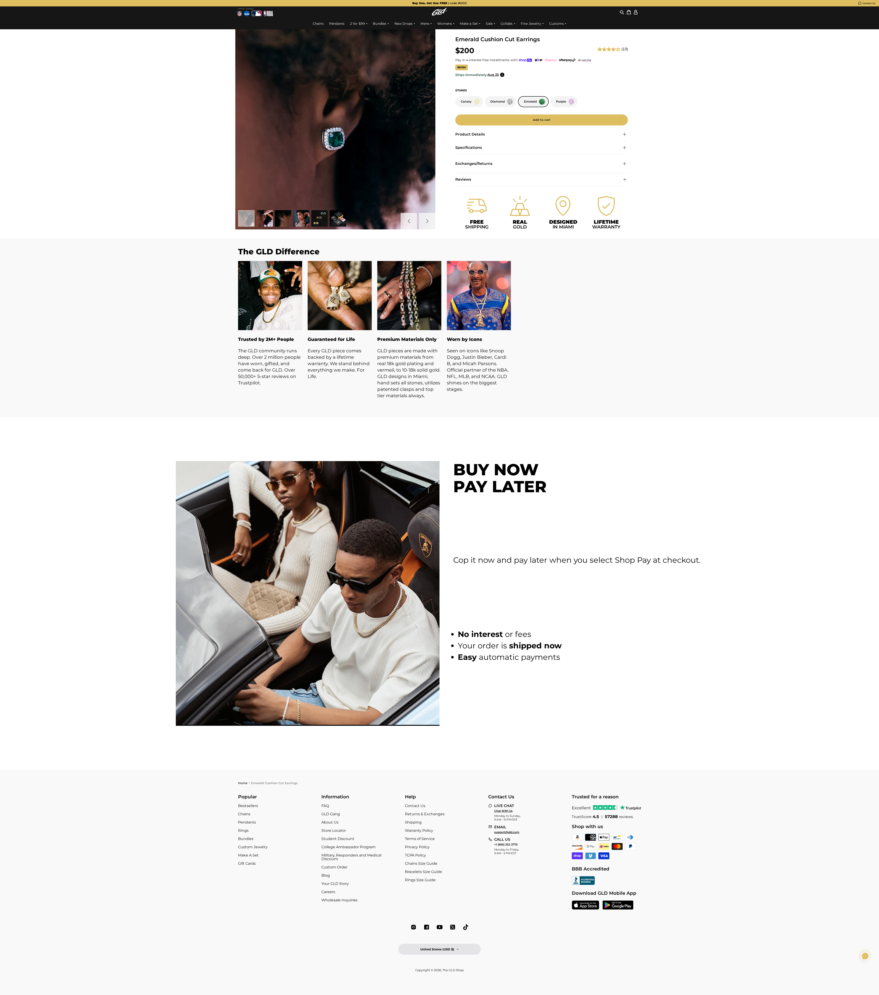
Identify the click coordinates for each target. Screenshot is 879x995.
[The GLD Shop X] (452, 927)
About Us (330, 822)
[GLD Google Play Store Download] (617, 905)
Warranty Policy (419, 830)
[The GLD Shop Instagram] (413, 927)
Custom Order (334, 867)
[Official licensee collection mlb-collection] (257, 13)
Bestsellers (248, 806)
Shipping (413, 822)
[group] (439, 3)
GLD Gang (330, 814)
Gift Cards (247, 863)
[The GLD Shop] (439, 14)
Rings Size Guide (420, 880)
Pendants (247, 822)
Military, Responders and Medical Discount (351, 857)
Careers (328, 892)
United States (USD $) (437, 949)
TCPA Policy (415, 855)
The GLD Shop (453, 970)
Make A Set (248, 855)
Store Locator (333, 830)
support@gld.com (506, 832)
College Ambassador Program (348, 847)
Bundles (245, 839)
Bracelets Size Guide (423, 872)
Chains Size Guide (421, 863)
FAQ (325, 806)
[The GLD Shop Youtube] (439, 927)
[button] (622, 12)
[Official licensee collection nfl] (239, 13)
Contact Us (869, 3)
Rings (243, 830)
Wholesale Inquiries (339, 900)
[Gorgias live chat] (865, 956)
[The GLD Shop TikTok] (465, 927)
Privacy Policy (417, 847)
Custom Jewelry (253, 847)
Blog (325, 875)
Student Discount (337, 839)
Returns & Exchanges (425, 814)
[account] (635, 12)
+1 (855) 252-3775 (506, 844)
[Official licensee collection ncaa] (247, 13)
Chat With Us (503, 811)
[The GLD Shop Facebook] (426, 927)
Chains (244, 814)
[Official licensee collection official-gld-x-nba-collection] (268, 13)
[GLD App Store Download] (585, 905)
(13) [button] (624, 49)
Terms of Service (420, 839)
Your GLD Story (335, 883)
